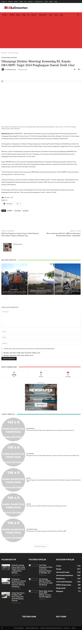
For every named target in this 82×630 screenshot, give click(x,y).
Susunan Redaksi (19, 628)
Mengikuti (41, 372)
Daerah (30, 1)
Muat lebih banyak (40, 546)
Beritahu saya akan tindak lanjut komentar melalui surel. (22, 353)
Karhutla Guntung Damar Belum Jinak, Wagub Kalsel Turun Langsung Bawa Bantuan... (18, 569)
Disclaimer (67, 628)
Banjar (67, 288)
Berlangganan (68, 372)
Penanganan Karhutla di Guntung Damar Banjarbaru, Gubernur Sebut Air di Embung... (19, 582)
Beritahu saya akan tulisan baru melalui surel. (18, 355)
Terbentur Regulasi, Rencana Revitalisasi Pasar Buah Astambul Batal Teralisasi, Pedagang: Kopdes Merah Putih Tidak (67, 291)
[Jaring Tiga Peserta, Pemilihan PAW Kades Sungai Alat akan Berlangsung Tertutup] (13, 505)
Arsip (55, 1)
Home (73, 628)
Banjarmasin (14, 289)
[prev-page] (2, 298)
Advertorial (38, 1)
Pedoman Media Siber (32, 628)
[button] (78, 15)
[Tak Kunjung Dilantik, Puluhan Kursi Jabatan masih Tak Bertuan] (33, 581)
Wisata (16, 1)
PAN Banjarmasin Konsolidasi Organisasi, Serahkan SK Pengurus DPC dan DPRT (46, 531)
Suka (14, 372)
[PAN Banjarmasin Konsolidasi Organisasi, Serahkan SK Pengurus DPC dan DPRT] (13, 530)
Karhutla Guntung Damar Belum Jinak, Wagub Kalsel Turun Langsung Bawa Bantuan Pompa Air (14, 292)
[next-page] (6, 298)
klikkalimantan (11, 69)
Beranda (4, 53)
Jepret (51, 1)
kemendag (17, 210)
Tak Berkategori (31, 529)
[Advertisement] (41, 33)
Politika (10, 1)
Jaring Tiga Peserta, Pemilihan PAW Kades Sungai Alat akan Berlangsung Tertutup (46, 505)
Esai (25, 1)
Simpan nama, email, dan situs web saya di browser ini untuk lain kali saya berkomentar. (29, 348)
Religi (21, 1)
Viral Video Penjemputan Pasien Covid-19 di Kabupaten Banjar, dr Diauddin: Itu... (45, 569)
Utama (3, 1)
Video (46, 1)
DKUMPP (9, 210)
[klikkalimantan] (3, 69)
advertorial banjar (13, 53)
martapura (25, 210)
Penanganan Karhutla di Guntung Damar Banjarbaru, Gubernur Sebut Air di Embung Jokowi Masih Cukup (41, 291)
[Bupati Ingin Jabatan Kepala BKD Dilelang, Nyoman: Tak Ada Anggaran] (33, 593)
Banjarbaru (41, 288)
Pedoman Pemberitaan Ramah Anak (51, 628)
